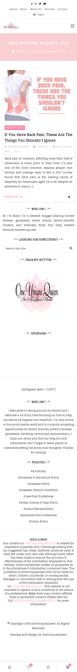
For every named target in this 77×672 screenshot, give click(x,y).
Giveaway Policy (39, 484)
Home (13, 9)
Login (40, 15)
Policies (50, 9)
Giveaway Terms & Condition (38, 490)
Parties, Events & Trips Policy (38, 503)
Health (42, 147)
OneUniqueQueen (43, 623)
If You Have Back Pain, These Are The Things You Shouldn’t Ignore (38, 137)
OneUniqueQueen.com (40, 543)
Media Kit (36, 9)
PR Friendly (38, 471)
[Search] (71, 248)
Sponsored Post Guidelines (38, 515)
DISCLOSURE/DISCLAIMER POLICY (35, 600)
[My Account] (48, 667)
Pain (7, 151)
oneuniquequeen (18, 147)
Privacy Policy (38, 521)
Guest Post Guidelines (39, 496)
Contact (62, 9)
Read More (12, 197)
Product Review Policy (38, 509)
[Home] (9, 667)
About (23, 9)
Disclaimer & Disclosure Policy (38, 477)
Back (58, 147)
